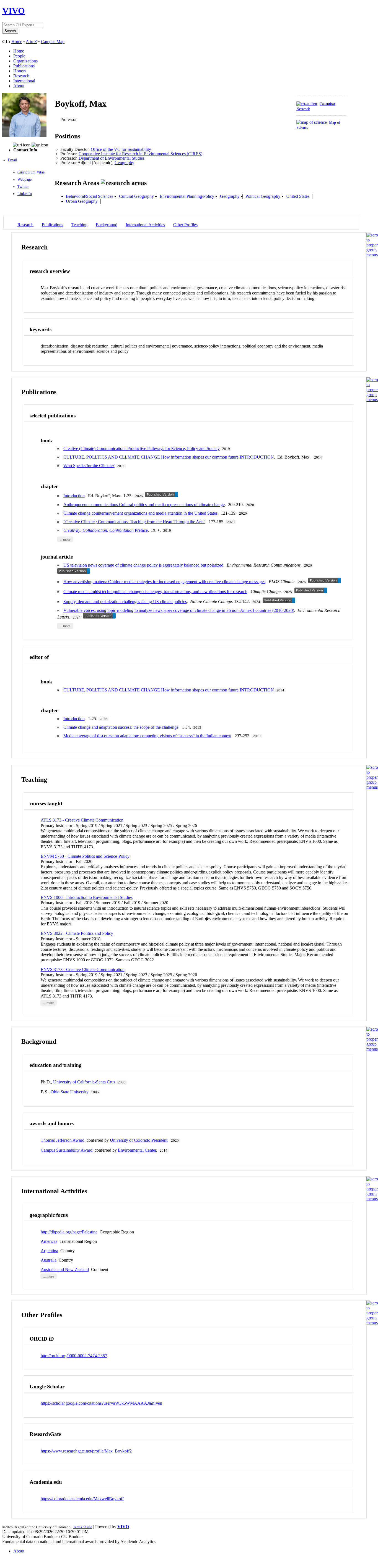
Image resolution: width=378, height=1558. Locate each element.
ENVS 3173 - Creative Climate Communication (83, 969)
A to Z (31, 41)
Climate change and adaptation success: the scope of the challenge (120, 727)
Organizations (25, 61)
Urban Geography (82, 201)
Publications (24, 66)
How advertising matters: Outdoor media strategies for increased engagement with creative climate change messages (164, 581)
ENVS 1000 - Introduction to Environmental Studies (87, 897)
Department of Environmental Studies (111, 158)
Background (106, 224)
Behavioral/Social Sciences (89, 196)
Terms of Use (82, 1527)
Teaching (79, 224)
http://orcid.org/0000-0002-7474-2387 (74, 1355)
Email (12, 160)
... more (65, 539)
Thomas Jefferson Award (62, 1140)
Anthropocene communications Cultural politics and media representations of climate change (144, 504)
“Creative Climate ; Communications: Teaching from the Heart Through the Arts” (134, 521)
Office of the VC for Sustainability (121, 149)
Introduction (74, 495)
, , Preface (105, 530)
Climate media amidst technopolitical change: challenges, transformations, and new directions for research (155, 591)
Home (16, 41)
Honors (19, 71)
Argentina (49, 1250)
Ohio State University (70, 1091)
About (18, 85)
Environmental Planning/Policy (187, 196)
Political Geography (262, 196)
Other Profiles (185, 224)
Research (21, 75)
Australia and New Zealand (65, 1269)
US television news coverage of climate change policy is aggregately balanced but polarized (143, 565)
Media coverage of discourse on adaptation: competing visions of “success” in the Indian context (147, 735)
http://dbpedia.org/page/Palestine (69, 1232)
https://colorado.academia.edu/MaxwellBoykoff (82, 1498)
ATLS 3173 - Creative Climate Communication (82, 820)
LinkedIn (24, 194)
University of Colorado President (138, 1140)
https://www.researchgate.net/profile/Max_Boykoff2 (86, 1451)
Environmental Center (137, 1150)
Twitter (23, 187)
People (19, 56)
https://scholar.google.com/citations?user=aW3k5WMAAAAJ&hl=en (101, 1403)
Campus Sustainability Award (66, 1150)
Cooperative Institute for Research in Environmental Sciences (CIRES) (140, 153)
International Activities (145, 224)
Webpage (24, 179)
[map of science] (311, 122)
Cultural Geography (136, 196)
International (24, 80)
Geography (124, 162)
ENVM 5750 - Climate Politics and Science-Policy (85, 856)
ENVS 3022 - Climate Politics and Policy (77, 933)
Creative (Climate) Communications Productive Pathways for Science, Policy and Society (141, 448)
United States (297, 196)
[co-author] (306, 103)
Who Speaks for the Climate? (89, 465)
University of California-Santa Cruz (84, 1082)
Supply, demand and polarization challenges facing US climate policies (125, 601)
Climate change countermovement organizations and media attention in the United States (140, 513)
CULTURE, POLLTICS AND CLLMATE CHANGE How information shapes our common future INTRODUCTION (168, 457)
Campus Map (52, 41)
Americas (49, 1241)
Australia (48, 1260)
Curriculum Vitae (31, 172)
